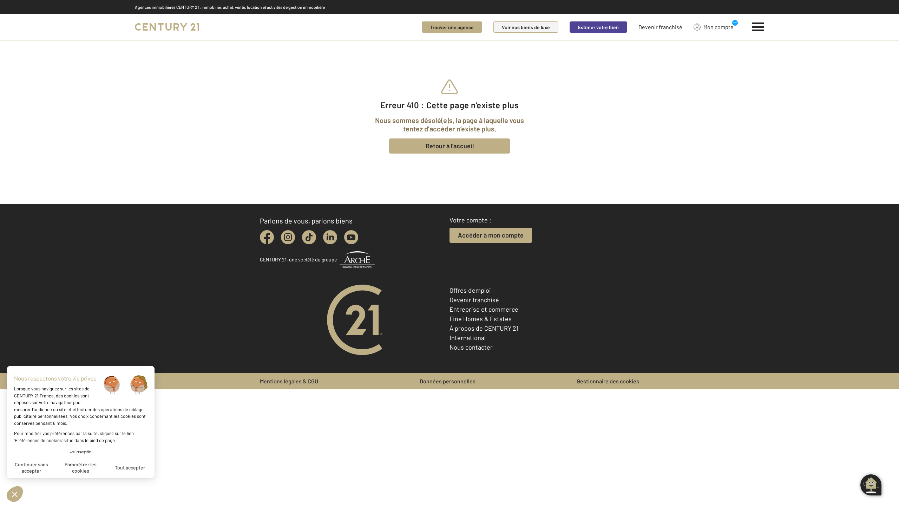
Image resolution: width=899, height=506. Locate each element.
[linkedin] (330, 237)
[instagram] (288, 237)
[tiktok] (309, 237)
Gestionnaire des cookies (608, 381)
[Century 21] (168, 27)
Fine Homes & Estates (481, 319)
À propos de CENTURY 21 (484, 328)
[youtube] (351, 237)
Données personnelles (447, 381)
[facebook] (267, 237)
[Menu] (758, 27)
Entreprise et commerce (484, 309)
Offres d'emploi (470, 290)
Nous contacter (471, 347)
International (468, 338)
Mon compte (718, 27)
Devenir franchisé (660, 27)
